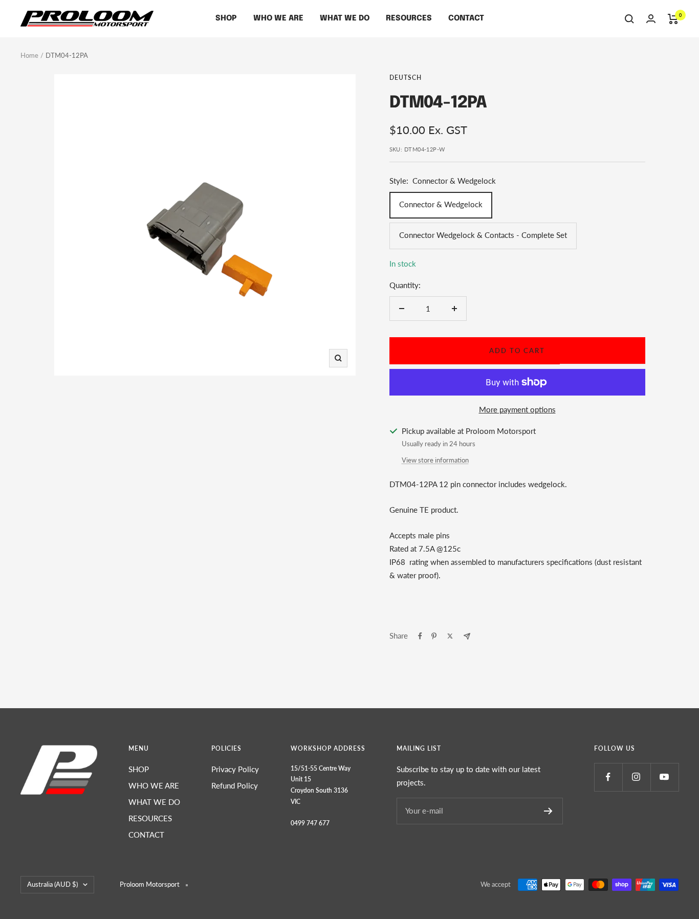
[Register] (548, 811)
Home (29, 55)
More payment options (517, 409)
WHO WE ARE (278, 18)
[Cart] (673, 19)
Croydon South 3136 (319, 790)
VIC (295, 801)
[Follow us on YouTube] (664, 777)
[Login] (651, 18)
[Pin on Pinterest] (433, 636)
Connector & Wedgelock (441, 204)
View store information (435, 460)
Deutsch (405, 77)
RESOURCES (409, 18)
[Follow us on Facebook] (608, 777)
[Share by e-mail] (467, 636)
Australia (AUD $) (52, 884)
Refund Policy (234, 785)
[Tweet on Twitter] (450, 636)
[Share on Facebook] (420, 636)
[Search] (629, 19)
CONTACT (466, 18)
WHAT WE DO (344, 18)
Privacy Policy (235, 769)
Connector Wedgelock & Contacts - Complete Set (483, 234)
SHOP (226, 18)
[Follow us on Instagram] (636, 777)
